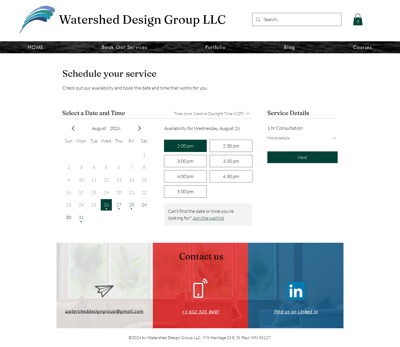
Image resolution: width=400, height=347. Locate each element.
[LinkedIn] (296, 291)
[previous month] (73, 128)
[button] (358, 19)
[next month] (139, 128)
